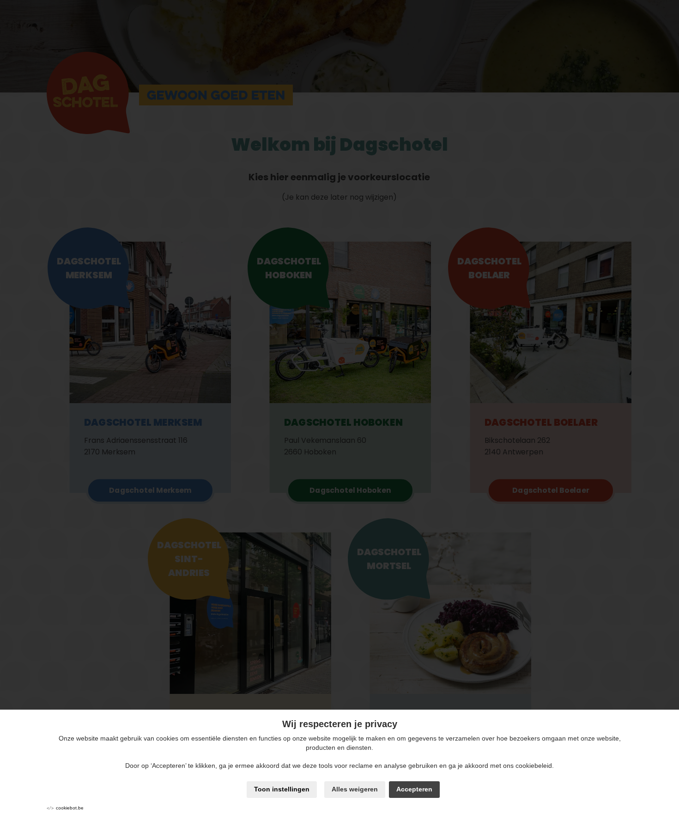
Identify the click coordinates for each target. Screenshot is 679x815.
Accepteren (414, 789)
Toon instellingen (281, 789)
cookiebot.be (70, 807)
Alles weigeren (355, 789)
